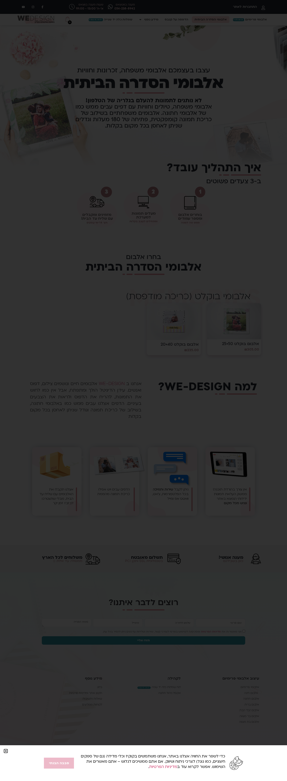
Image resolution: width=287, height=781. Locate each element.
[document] (143, 390)
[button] (5, 751)
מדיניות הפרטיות (163, 766)
